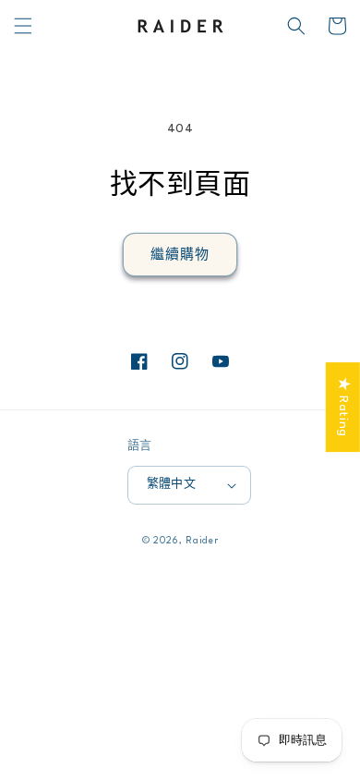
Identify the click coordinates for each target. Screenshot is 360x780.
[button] (23, 26)
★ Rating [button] (343, 407)
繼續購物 (180, 255)
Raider (202, 540)
